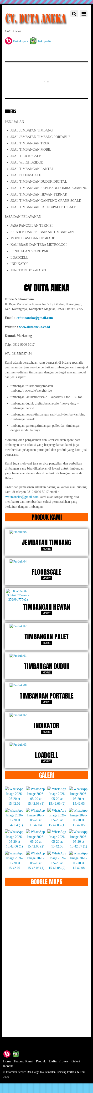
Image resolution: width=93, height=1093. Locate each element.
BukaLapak (20, 41)
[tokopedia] (16, 1053)
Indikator (46, 725)
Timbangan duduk (46, 666)
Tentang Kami (23, 1061)
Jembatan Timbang (46, 542)
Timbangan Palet (46, 636)
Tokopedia (44, 41)
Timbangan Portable (46, 696)
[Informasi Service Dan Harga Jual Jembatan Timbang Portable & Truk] (36, 22)
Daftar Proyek (58, 1061)
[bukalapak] (7, 1053)
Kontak (8, 1066)
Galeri (76, 1061)
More (47, 548)
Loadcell (46, 755)
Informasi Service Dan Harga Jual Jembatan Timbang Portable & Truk (45, 1072)
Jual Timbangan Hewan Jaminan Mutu (45, 63)
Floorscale (46, 572)
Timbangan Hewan (46, 607)
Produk (41, 1061)
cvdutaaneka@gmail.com (22, 497)
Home (7, 1061)
